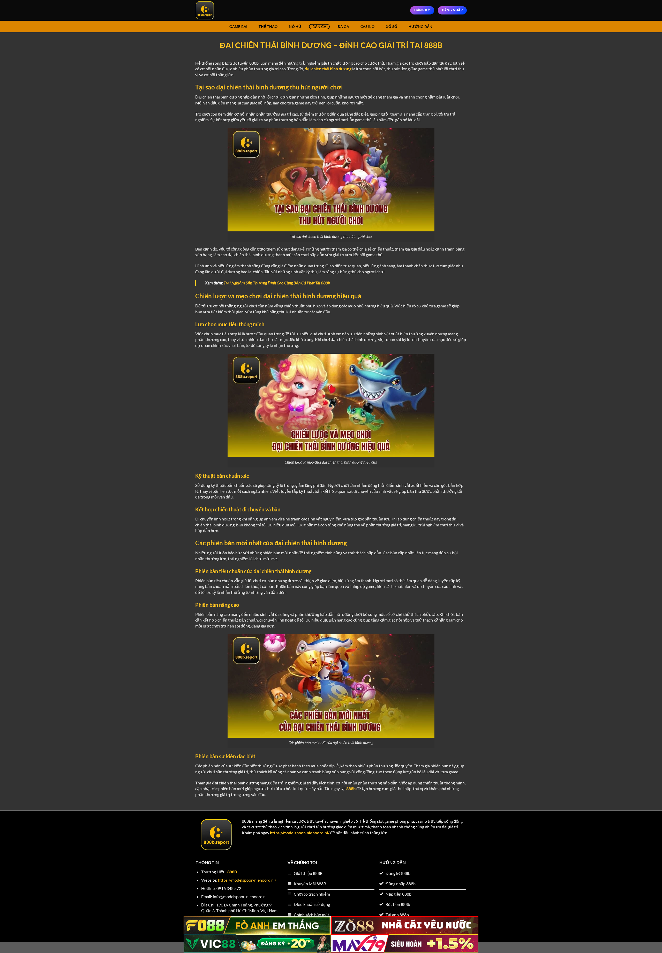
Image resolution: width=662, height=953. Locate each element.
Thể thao (268, 26)
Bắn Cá (319, 26)
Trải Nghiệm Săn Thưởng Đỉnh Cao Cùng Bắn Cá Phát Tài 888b (277, 282)
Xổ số (391, 26)
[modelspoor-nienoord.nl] (221, 10)
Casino (367, 26)
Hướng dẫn (421, 26)
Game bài (238, 26)
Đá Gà (343, 26)
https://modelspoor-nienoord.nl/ (299, 832)
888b (351, 788)
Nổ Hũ (295, 26)
